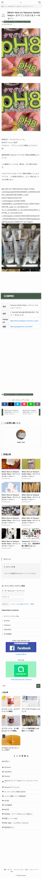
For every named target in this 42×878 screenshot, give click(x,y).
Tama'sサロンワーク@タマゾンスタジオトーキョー (17, 21)
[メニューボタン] (2, 2)
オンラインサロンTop (11, 616)
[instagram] (20, 756)
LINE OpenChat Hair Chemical (21, 679)
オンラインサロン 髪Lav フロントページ (26, 869)
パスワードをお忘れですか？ (20, 604)
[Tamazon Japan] (21, 2)
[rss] (28, 756)
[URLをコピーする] (37, 404)
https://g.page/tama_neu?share (21, 326)
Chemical (7, 625)
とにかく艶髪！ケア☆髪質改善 (15, 796)
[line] (22, 756)
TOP (11, 871)
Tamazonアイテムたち (12, 787)
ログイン (24, 573)
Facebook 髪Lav (21, 654)
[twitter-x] (17, 756)
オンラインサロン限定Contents (15, 792)
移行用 (6, 809)
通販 (5, 869)
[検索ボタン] (39, 2)
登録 (32, 604)
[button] (5, 404)
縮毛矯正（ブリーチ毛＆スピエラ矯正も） (18, 814)
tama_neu (21, 442)
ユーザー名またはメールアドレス (13, 591)
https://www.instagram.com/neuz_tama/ (24, 321)
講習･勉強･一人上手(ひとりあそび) (16, 823)
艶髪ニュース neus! (11, 818)
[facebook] (14, 756)
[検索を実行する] (38, 686)
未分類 (6, 800)
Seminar (7, 621)
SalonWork (7, 629)
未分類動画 (8, 634)
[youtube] (25, 756)
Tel (8, 869)
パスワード (5, 597)
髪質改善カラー (9, 827)
